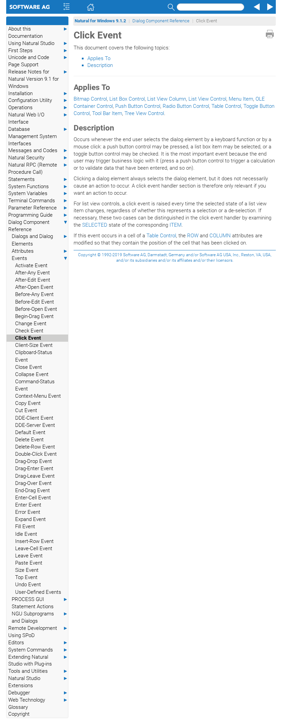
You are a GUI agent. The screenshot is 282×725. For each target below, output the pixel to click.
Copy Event (28, 403)
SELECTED (94, 225)
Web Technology (38, 700)
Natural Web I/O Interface (38, 118)
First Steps (38, 50)
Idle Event (26, 534)
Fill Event (25, 526)
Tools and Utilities (38, 671)
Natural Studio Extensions (38, 682)
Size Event (27, 570)
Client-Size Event (34, 345)
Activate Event (31, 265)
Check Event (29, 331)
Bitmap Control (90, 99)
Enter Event (28, 505)
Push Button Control (137, 106)
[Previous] (255, 6)
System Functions (38, 186)
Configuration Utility (38, 100)
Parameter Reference (38, 208)
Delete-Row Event (35, 447)
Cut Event (26, 410)
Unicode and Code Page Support (38, 61)
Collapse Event (31, 374)
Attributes (40, 251)
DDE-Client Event (34, 418)
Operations (38, 107)
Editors (38, 642)
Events (40, 258)
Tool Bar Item (107, 113)
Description (100, 65)
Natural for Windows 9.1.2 (100, 20)
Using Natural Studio (38, 43)
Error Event (27, 512)
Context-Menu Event (38, 396)
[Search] (170, 7)
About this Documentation (38, 32)
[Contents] (57, 6)
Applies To (98, 58)
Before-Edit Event (34, 302)
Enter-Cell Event (33, 498)
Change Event (30, 323)
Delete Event (29, 440)
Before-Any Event (34, 294)
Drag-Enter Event (34, 468)
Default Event (30, 432)
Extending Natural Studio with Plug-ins (38, 660)
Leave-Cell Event (33, 548)
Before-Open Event (36, 309)
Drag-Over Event (33, 483)
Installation (38, 93)
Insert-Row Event (34, 541)
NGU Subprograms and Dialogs (40, 617)
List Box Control (127, 99)
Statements (38, 179)
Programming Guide (38, 215)
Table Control (226, 106)
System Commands (38, 650)
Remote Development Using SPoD (38, 631)
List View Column (166, 99)
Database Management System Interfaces (38, 136)
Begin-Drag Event (34, 316)
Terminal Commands (38, 200)
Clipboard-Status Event (33, 356)
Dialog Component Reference (38, 226)
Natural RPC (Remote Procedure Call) (38, 168)
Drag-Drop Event (33, 461)
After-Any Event (32, 273)
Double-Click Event (36, 454)
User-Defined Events (38, 592)
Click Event (28, 338)
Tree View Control (144, 113)
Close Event (28, 367)
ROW (192, 236)
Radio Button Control (186, 106)
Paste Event (28, 563)
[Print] (270, 34)
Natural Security (38, 158)
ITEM (176, 225)
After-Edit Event (32, 280)
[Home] (80, 6)
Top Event (26, 577)
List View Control (207, 99)
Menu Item (241, 99)
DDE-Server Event (35, 425)
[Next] (268, 6)
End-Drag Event (32, 490)
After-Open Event (34, 287)
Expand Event (30, 519)
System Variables (38, 193)
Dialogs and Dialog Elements (40, 240)
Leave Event (29, 556)
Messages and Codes (38, 150)
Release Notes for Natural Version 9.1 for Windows (38, 79)
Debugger (38, 693)
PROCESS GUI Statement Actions (40, 603)
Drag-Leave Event (35, 476)
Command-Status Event (35, 385)
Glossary (18, 707)
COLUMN (220, 236)
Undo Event (28, 584)
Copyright (19, 714)
